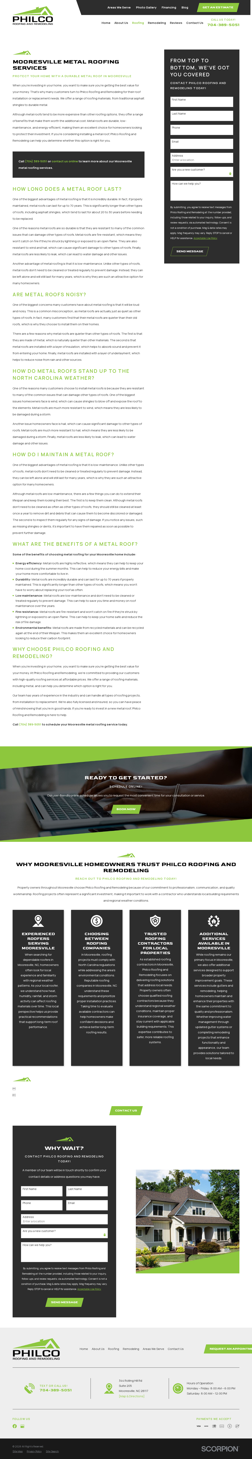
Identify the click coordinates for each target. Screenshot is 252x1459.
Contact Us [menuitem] (194, 23)
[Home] (33, 15)
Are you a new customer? (188, 169)
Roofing (113, 1349)
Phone (176, 127)
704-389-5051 (223, 25)
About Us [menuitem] (121, 23)
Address (177, 155)
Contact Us (176, 1349)
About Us (98, 1349)
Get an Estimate (218, 7)
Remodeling (131, 1349)
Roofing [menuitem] (138, 23)
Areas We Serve (119, 7)
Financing (169, 7)
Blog (185, 7)
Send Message (189, 251)
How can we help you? (186, 183)
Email (175, 141)
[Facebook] (15, 1426)
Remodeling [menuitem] (157, 23)
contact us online (65, 161)
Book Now (126, 809)
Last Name (179, 113)
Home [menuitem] (106, 23)
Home (84, 1349)
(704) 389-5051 (36, 161)
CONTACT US (126, 1110)
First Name (179, 99)
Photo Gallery (146, 7)
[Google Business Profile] (22, 1426)
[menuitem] (18, 1451)
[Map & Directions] (132, 1396)
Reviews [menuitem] (176, 23)
